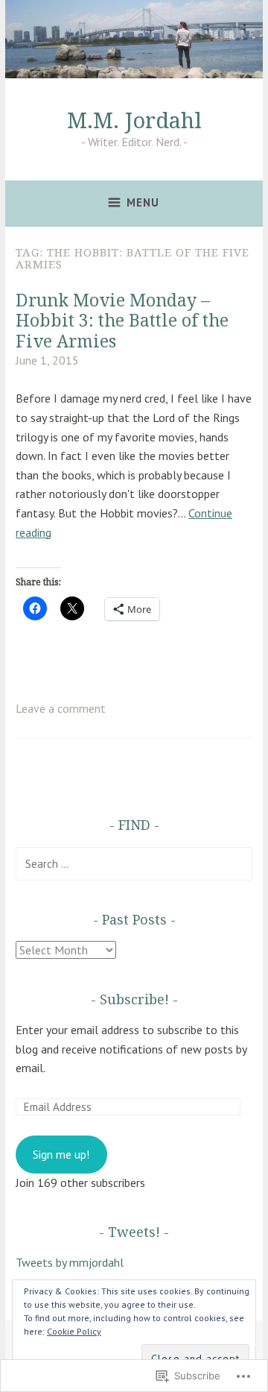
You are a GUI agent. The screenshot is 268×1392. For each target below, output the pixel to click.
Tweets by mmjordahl (70, 1262)
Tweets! (134, 1232)
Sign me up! (61, 1154)
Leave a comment (61, 708)
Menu (143, 202)
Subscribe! (134, 999)
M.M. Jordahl (134, 119)
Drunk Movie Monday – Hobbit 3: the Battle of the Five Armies (122, 320)
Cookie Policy (74, 1331)
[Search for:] (134, 863)
